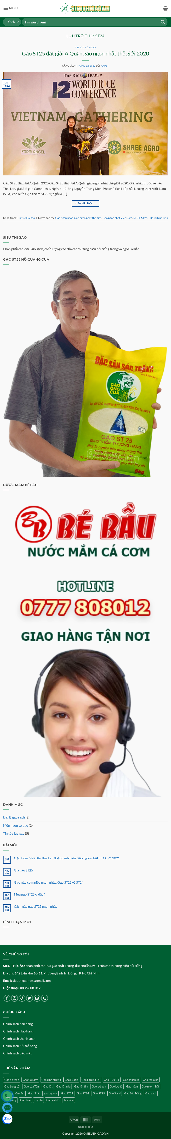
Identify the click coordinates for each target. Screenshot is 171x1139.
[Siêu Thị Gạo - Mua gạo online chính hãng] (85, 8)
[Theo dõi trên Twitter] (29, 998)
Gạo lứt (48, 1086)
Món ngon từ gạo (15, 825)
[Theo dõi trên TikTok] (22, 998)
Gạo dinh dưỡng (51, 1079)
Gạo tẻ (38, 1100)
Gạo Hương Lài (91, 1079)
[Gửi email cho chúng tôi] (37, 998)
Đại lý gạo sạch (14, 817)
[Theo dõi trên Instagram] (14, 998)
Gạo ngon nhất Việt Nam (117, 218)
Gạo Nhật (34, 1093)
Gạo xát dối (53, 1100)
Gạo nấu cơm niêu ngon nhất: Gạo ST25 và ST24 (48, 882)
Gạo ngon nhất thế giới (87, 218)
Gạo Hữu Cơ (111, 1079)
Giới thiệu (85, 1127)
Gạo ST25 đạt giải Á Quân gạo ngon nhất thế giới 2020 (85, 53)
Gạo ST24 (83, 1093)
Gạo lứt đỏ (116, 1086)
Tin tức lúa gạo (85, 47)
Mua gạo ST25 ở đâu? (29, 894)
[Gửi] (163, 22)
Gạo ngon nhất (64, 218)
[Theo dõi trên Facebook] (7, 998)
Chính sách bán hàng (18, 1024)
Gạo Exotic (71, 1079)
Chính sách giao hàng (18, 1031)
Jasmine (69, 1100)
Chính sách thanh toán (19, 1038)
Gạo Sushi (115, 1093)
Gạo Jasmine (150, 1079)
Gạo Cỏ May (30, 1079)
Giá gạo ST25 (23, 870)
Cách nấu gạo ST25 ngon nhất (35, 906)
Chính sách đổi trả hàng (20, 1046)
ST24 (136, 218)
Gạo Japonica (131, 1079)
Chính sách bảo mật (17, 1053)
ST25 (144, 218)
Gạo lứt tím (81, 1086)
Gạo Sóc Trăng (133, 1093)
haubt (105, 65)
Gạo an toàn (11, 1079)
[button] (10, 8)
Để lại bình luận (159, 218)
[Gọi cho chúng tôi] (44, 998)
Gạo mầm (132, 1086)
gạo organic (50, 1093)
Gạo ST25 (99, 1093)
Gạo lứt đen (99, 1086)
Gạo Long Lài (12, 1086)
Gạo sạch (150, 1093)
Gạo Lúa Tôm (32, 1086)
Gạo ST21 (67, 1093)
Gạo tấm (25, 1100)
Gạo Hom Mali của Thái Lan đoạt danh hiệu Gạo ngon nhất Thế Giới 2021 (67, 858)
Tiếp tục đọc (85, 203)
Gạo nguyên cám (14, 1093)
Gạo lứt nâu (63, 1086)
